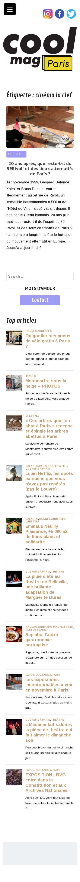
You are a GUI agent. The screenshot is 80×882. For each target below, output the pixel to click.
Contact (40, 300)
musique (13, 308)
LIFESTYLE (16, 154)
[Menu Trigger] (10, 9)
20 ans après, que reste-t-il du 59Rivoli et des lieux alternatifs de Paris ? (40, 169)
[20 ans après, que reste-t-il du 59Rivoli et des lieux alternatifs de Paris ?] (40, 146)
